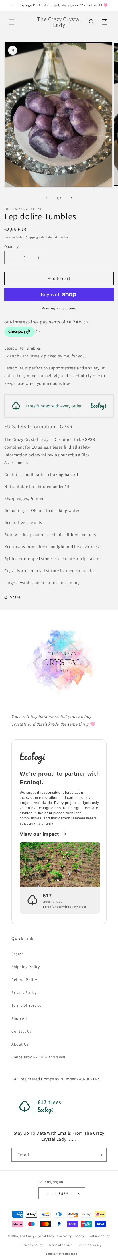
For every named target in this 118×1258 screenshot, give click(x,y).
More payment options (59, 308)
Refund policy (99, 1236)
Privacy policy (32, 1245)
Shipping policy (90, 1245)
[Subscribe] (100, 1155)
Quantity (11, 246)
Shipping (32, 237)
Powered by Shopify (69, 1236)
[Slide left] (46, 198)
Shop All (19, 1018)
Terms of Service (26, 1005)
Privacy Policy (23, 992)
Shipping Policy (25, 966)
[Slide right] (71, 198)
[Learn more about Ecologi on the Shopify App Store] (60, 757)
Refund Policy (24, 979)
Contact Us (21, 1031)
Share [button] (15, 597)
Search (17, 953)
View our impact (39, 834)
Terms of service (60, 1245)
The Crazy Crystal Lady (37, 1236)
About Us (20, 1044)
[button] (11, 22)
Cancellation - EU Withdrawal (38, 1057)
